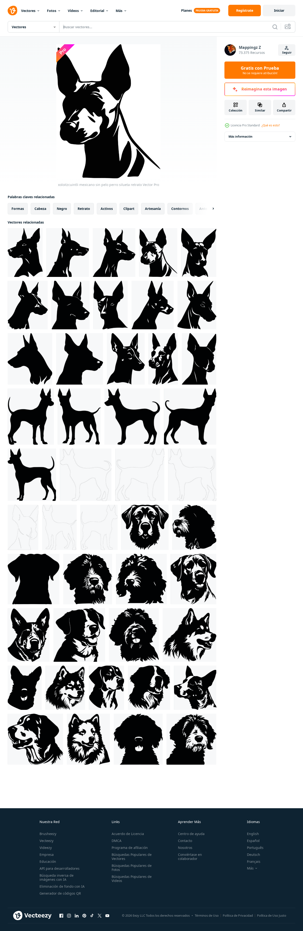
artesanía (153, 208)
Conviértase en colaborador (190, 856)
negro (62, 208)
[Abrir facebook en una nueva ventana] (61, 915)
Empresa (47, 854)
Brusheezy (48, 833)
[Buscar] (275, 27)
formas (17, 208)
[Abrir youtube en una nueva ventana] (107, 915)
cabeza (40, 208)
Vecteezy (46, 840)
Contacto (185, 840)
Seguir (287, 52)
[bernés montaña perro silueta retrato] (149, 688)
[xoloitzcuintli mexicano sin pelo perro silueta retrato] (25, 252)
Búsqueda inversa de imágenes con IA (57, 877)
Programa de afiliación (130, 847)
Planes (186, 10)
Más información (240, 137)
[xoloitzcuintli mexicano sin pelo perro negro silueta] (199, 359)
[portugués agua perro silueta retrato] (194, 527)
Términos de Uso (207, 915)
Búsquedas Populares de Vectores (132, 856)
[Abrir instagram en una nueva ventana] (69, 915)
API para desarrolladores (60, 868)
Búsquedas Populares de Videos (132, 878)
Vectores (28, 10)
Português (255, 847)
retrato (84, 208)
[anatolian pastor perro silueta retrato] (145, 527)
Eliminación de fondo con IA (62, 886)
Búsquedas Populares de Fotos (132, 867)
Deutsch (253, 854)
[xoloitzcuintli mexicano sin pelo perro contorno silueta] (85, 475)
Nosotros (185, 847)
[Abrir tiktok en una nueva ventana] (92, 915)
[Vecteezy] (12, 10)
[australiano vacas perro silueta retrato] (29, 635)
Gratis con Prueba (260, 70)
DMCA (116, 840)
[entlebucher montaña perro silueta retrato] (79, 635)
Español (253, 840)
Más (119, 10)
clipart (128, 208)
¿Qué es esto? (271, 125)
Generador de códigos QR (60, 893)
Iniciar (279, 10)
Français (253, 861)
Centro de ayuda (191, 833)
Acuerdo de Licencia (128, 833)
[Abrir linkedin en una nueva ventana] (77, 915)
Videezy (46, 847)
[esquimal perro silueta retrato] (189, 635)
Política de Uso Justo (271, 915)
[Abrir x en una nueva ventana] (100, 915)
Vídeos (73, 10)
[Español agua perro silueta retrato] (141, 579)
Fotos (51, 10)
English (253, 833)
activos (107, 208)
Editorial (97, 10)
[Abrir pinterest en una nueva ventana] (84, 915)
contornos (180, 208)
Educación (48, 861)
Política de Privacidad (238, 915)
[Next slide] (209, 208)
